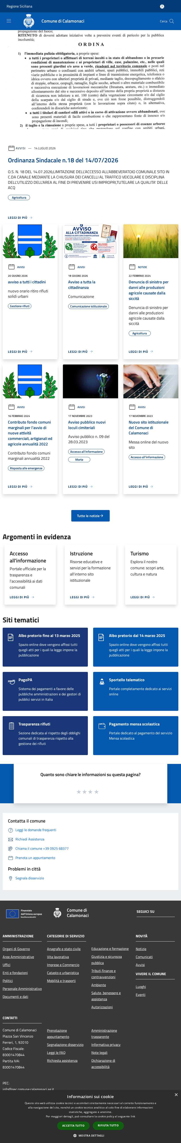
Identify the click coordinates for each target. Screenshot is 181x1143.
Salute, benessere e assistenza (106, 996)
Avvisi (21, 148)
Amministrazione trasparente (104, 1033)
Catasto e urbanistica (63, 972)
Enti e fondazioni (15, 972)
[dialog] (90, 1116)
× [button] (176, 1095)
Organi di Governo (16, 948)
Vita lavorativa (58, 956)
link (133, 1116)
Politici (8, 980)
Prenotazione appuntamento (58, 1033)
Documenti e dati (15, 996)
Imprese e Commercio (63, 964)
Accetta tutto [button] (73, 1126)
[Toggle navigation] (8, 20)
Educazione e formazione (110, 948)
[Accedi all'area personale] (162, 6)
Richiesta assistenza (62, 1060)
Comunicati (144, 956)
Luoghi (141, 986)
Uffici (6, 964)
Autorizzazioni (102, 1007)
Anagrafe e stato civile (64, 948)
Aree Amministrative (18, 956)
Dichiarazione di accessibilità (103, 1063)
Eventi (140, 994)
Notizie (142, 267)
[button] (90, 1135)
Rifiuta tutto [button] (108, 1125)
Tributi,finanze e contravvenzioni (103, 974)
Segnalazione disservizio (65, 1044)
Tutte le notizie (88, 515)
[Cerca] (171, 21)
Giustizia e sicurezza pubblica (106, 959)
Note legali (99, 1052)
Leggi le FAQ (56, 1052)
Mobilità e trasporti (61, 980)
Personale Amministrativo (22, 988)
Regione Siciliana (19, 6)
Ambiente (98, 985)
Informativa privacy (106, 1044)
